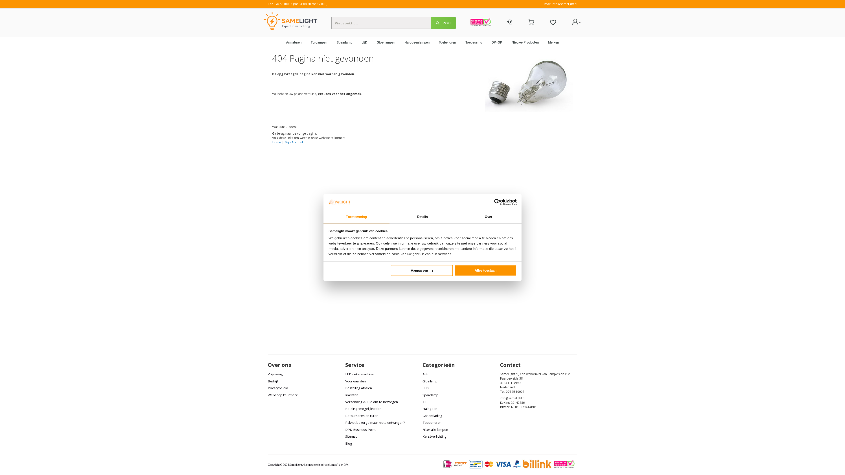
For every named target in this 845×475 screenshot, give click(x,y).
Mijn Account (294, 142)
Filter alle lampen (435, 429)
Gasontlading (432, 415)
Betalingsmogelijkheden (363, 408)
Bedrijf (273, 381)
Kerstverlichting (434, 436)
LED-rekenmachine (359, 374)
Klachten (351, 395)
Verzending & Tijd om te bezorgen (371, 402)
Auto (426, 374)
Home (276, 142)
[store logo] (290, 20)
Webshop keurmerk (283, 395)
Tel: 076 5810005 (280, 4)
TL (424, 402)
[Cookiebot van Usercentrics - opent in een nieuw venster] (497, 202)
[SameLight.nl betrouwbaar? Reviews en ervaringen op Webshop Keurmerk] (480, 22)
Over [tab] (488, 217)
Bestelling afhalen (358, 388)
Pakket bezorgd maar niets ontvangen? (375, 422)
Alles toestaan (485, 270)
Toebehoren (431, 422)
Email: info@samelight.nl (560, 4)
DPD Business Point (360, 429)
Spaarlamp (430, 395)
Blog (348, 443)
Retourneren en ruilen (361, 415)
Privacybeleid (278, 388)
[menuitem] (295, 42)
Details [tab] (422, 217)
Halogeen (429, 408)
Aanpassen (419, 270)
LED (425, 388)
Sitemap (351, 436)
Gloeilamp (429, 381)
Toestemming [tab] (356, 217)
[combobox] (393, 23)
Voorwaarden (355, 381)
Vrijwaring (275, 374)
